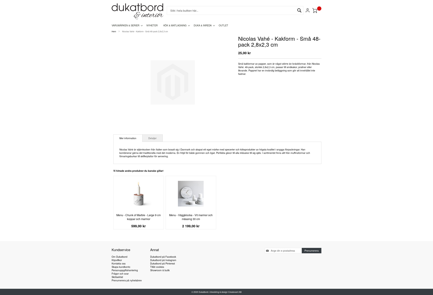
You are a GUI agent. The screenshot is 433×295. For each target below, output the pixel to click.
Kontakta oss (119, 263)
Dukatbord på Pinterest (162, 263)
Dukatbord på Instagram (163, 260)
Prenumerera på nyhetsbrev (127, 280)
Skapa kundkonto (121, 266)
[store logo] (137, 11)
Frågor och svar (120, 273)
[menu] (216, 25)
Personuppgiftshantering (125, 270)
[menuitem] (126, 25)
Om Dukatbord (119, 256)
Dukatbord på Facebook (163, 256)
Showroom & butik (160, 270)
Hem (114, 31)
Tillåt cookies (157, 266)
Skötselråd (117, 277)
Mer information (127, 138)
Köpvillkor (117, 260)
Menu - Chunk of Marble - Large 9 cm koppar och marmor (138, 217)
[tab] (127, 138)
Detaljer (152, 138)
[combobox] (235, 10)
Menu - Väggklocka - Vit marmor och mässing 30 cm (191, 217)
